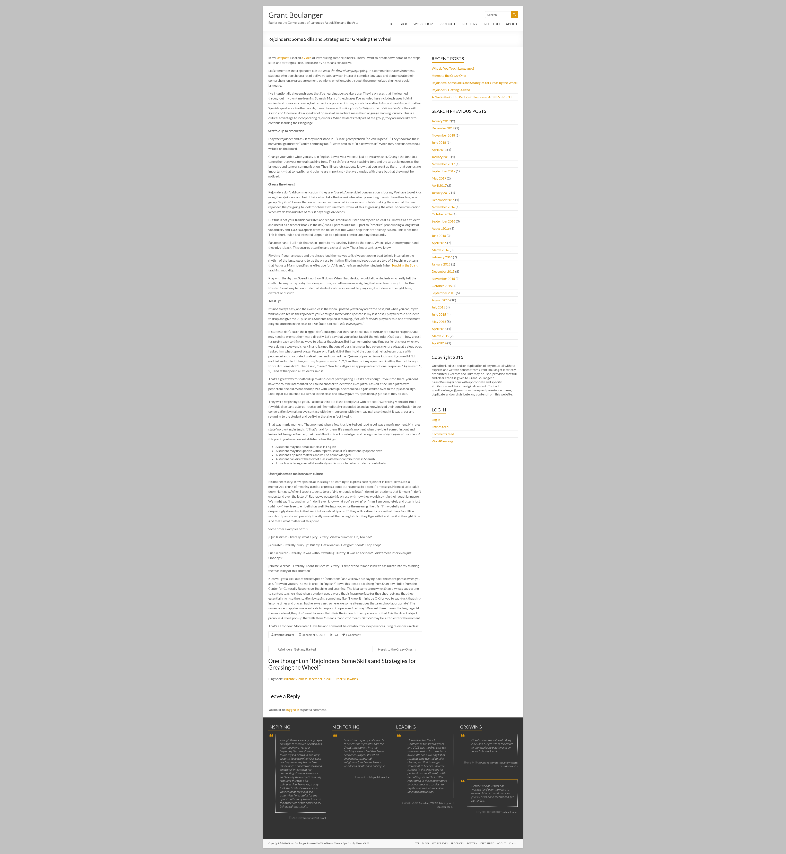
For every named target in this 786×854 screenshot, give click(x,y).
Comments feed (443, 434)
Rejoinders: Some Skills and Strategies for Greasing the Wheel (474, 83)
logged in (292, 710)
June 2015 (439, 314)
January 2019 (441, 121)
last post (283, 58)
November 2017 (443, 164)
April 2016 (439, 243)
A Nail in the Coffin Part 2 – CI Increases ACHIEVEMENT (472, 97)
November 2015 (443, 278)
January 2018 (441, 157)
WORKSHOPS (423, 24)
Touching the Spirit (404, 265)
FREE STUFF (491, 24)
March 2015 (440, 336)
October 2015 (442, 286)
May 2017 (439, 178)
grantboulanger (284, 634)
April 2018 (439, 149)
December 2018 (443, 128)
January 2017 (441, 192)
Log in (436, 419)
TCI (391, 24)
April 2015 (439, 329)
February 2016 (442, 257)
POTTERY (469, 24)
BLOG (404, 24)
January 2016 (441, 264)
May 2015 (439, 321)
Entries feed (440, 427)
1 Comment (353, 634)
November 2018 (443, 135)
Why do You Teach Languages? (453, 68)
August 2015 (441, 300)
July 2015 (438, 307)
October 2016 (442, 214)
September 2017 (443, 171)
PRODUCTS (448, 24)
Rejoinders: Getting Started (295, 649)
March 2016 (440, 250)
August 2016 (441, 228)
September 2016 (443, 221)
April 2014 (439, 343)
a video (307, 58)
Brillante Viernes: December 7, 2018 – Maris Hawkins (320, 679)
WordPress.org (442, 441)
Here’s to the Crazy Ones (397, 649)
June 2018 (439, 142)
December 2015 (443, 271)
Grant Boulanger (295, 14)
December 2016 (443, 200)
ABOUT (512, 24)
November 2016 (443, 207)
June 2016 (439, 235)
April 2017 (439, 185)
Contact (513, 843)
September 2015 (443, 293)
